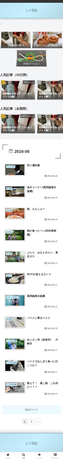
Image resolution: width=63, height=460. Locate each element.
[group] (18, 90)
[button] (57, 89)
